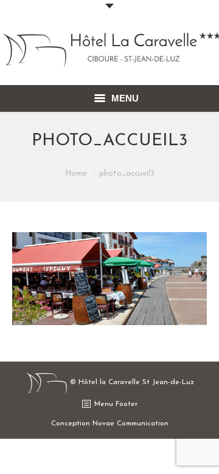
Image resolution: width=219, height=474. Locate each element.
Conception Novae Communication (110, 423)
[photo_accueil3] (109, 278)
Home (76, 173)
